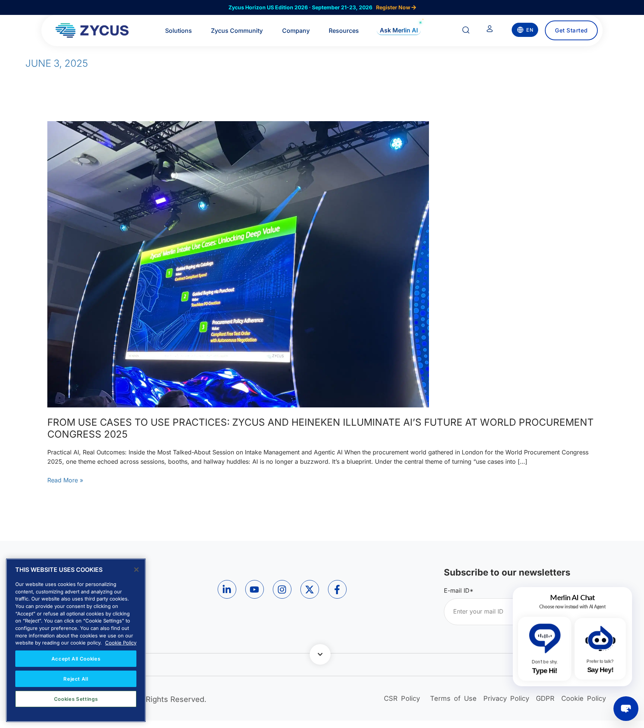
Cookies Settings (76, 699)
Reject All (75, 679)
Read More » (65, 480)
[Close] (136, 569)
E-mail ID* (458, 590)
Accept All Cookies (76, 659)
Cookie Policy (120, 643)
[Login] (489, 30)
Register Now (393, 7)
